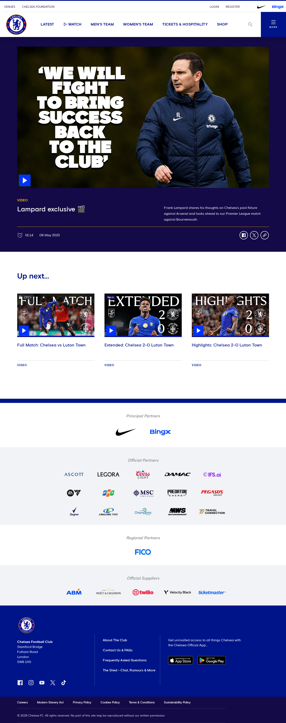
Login (214, 6)
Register (233, 6)
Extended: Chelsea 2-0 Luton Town (139, 345)
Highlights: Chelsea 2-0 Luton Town (227, 345)
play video (25, 48)
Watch (74, 24)
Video (22, 365)
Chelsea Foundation (38, 6)
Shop (222, 24)
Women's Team (138, 24)
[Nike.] (261, 7)
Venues (9, 6)
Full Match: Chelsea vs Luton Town (51, 345)
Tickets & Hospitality (185, 24)
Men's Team (102, 24)
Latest (47, 24)
